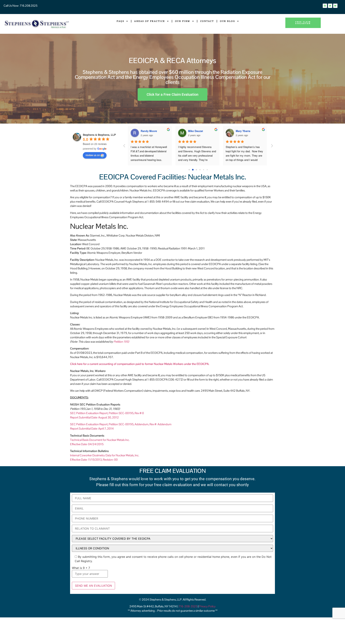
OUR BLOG (227, 21)
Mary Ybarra (243, 131)
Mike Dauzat (195, 131)
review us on (93, 155)
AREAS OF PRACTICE (149, 21)
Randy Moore (149, 131)
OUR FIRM (182, 21)
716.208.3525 (28, 6)
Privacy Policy (207, 606)
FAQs (120, 21)
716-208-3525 (188, 606)
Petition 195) (121, 342)
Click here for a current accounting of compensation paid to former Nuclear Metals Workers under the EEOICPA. (139, 364)
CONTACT (207, 21)
